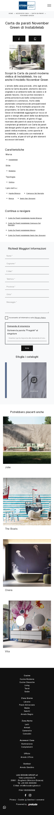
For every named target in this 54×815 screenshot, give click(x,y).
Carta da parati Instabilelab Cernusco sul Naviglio (24, 224)
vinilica (11, 182)
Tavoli (27, 688)
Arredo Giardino (27, 767)
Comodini (27, 734)
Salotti (27, 711)
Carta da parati (38, 13)
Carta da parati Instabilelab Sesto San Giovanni (27, 235)
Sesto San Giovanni (27, 198)
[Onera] (7, 38)
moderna (12, 171)
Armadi (27, 728)
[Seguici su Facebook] (25, 795)
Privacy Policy (40, 318)
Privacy (13, 800)
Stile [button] (8, 166)
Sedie (27, 692)
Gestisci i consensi (35, 800)
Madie (27, 708)
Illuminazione (27, 744)
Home (11, 13)
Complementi (27, 747)
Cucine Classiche (27, 682)
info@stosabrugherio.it (30, 786)
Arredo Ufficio (27, 757)
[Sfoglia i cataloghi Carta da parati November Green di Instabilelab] (35, 38)
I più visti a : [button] (12, 188)
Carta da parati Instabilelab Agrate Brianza (25, 218)
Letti (27, 724)
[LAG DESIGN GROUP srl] (27, 5)
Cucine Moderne (27, 679)
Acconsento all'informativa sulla (27, 318)
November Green (27, 15)
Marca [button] (9, 154)
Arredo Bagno (27, 714)
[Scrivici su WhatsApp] (4, 807)
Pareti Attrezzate (27, 705)
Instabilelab (13, 160)
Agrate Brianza (14, 193)
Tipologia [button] (10, 177)
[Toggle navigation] (49, 5)
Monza (11, 198)
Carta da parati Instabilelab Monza (21, 230)
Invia (27, 348)
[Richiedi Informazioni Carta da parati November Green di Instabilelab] (19, 38)
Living (27, 685)
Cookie (21, 800)
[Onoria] (46, 38)
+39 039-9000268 (29, 783)
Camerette (27, 731)
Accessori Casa (22, 13)
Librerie (27, 702)
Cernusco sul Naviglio (35, 193)
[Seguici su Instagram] (29, 795)
